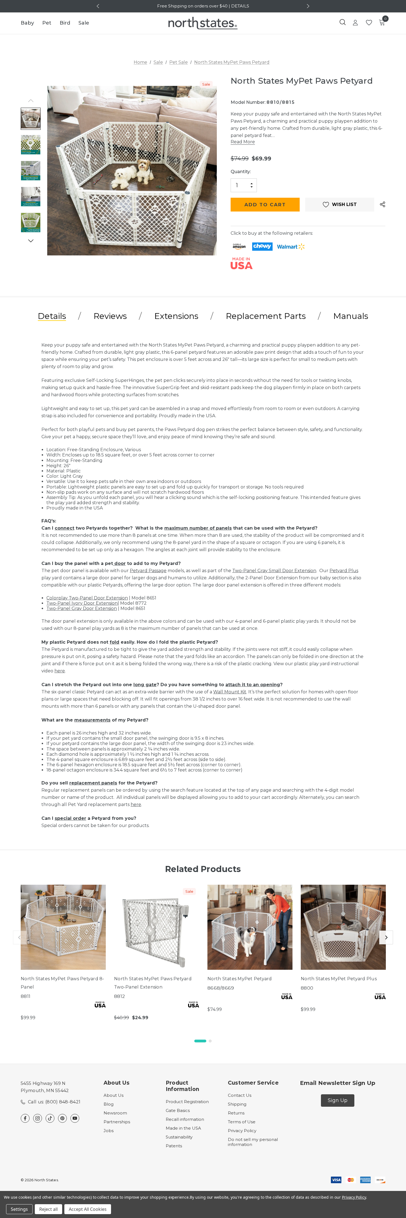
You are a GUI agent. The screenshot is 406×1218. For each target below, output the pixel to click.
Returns (236, 1113)
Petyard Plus (343, 570)
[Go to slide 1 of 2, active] (200, 1041)
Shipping (237, 1104)
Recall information (185, 1119)
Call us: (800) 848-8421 (54, 1102)
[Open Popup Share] (382, 205)
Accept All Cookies (88, 1209)
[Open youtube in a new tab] (74, 1118)
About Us (113, 1095)
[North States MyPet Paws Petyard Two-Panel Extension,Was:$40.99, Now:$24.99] (156, 927)
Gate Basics (178, 1110)
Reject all (48, 1209)
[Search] (342, 22)
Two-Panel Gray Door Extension (81, 608)
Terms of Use (241, 1121)
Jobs (109, 1130)
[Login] (355, 23)
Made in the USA (183, 1128)
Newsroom (115, 1113)
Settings (19, 1209)
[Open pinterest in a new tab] (62, 1118)
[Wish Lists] (368, 22)
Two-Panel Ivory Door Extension (82, 603)
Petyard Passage (148, 570)
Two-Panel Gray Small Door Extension (274, 570)
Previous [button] (98, 6)
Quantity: (241, 171)
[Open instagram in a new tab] (37, 1118)
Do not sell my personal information (253, 1142)
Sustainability (179, 1137)
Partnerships (117, 1121)
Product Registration (187, 1101)
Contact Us (239, 1095)
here (59, 670)
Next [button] (307, 6)
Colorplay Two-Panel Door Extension (87, 598)
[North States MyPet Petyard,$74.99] (249, 927)
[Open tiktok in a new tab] (50, 1118)
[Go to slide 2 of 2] (210, 1041)
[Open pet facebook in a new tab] (25, 1118)
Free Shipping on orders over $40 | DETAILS (203, 6)
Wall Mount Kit (229, 691)
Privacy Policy (242, 1130)
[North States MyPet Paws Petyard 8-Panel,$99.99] (63, 927)
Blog (109, 1104)
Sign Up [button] (337, 1100)
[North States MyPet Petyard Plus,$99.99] (343, 927)
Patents (174, 1145)
